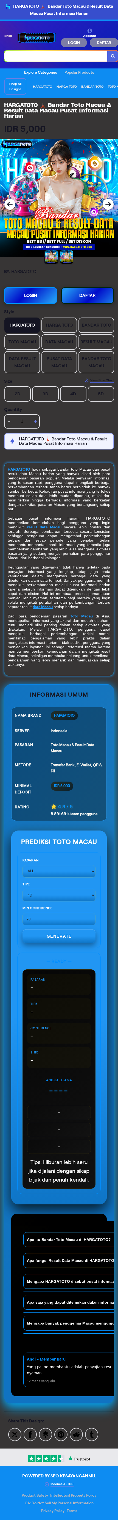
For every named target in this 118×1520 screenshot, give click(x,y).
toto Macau (82, 616)
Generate (59, 936)
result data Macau (44, 527)
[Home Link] (37, 38)
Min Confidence (38, 908)
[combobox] (56, 56)
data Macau (43, 607)
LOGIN (74, 42)
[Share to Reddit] (76, 1434)
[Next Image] (108, 204)
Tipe (26, 884)
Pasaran (31, 860)
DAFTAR (87, 295)
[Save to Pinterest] (61, 1434)
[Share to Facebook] (30, 1434)
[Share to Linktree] (45, 1434)
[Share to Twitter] (14, 1434)
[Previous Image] (10, 204)
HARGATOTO (19, 469)
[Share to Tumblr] (91, 1434)
